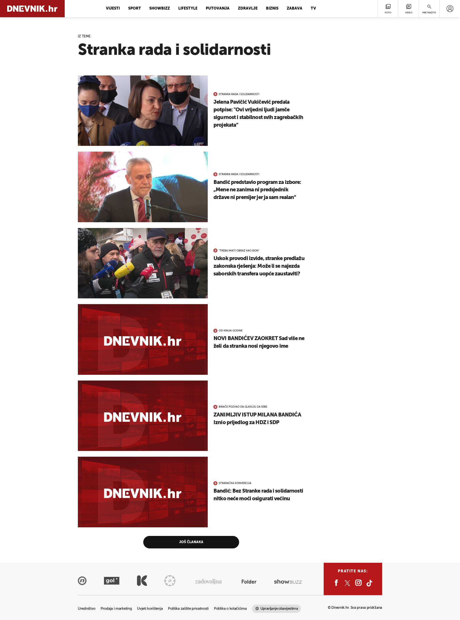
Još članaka (191, 542)
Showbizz (159, 9)
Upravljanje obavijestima (279, 608)
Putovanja (218, 9)
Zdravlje (248, 9)
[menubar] (450, 8)
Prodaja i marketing (116, 608)
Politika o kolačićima (230, 608)
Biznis (272, 9)
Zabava (294, 9)
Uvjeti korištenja (150, 608)
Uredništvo (86, 608)
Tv (313, 9)
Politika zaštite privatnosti (188, 608)
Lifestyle (187, 9)
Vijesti (113, 9)
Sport (134, 9)
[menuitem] (450, 8)
